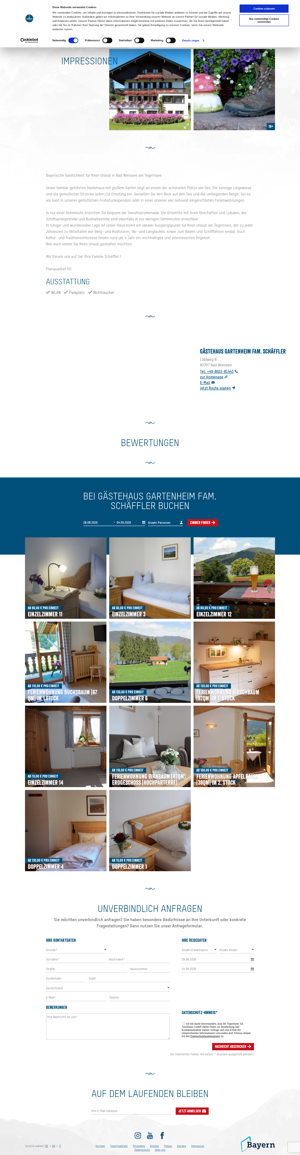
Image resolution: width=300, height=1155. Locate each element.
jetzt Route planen (215, 388)
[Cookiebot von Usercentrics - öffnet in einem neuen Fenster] (29, 40)
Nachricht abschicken (231, 1047)
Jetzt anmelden (190, 1111)
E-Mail (205, 382)
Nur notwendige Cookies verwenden (264, 20)
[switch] (107, 40)
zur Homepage (211, 376)
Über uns (160, 1150)
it (60, 1146)
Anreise (154, 1146)
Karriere (181, 1146)
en (53, 1146)
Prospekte (139, 1146)
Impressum (197, 1146)
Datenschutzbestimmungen (205, 1036)
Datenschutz (142, 1150)
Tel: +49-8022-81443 (217, 371)
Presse (168, 1146)
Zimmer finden (200, 523)
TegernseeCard (119, 1146)
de (46, 1146)
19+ (270, 126)
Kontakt (100, 1146)
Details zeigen (190, 40)
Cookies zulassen (264, 8)
